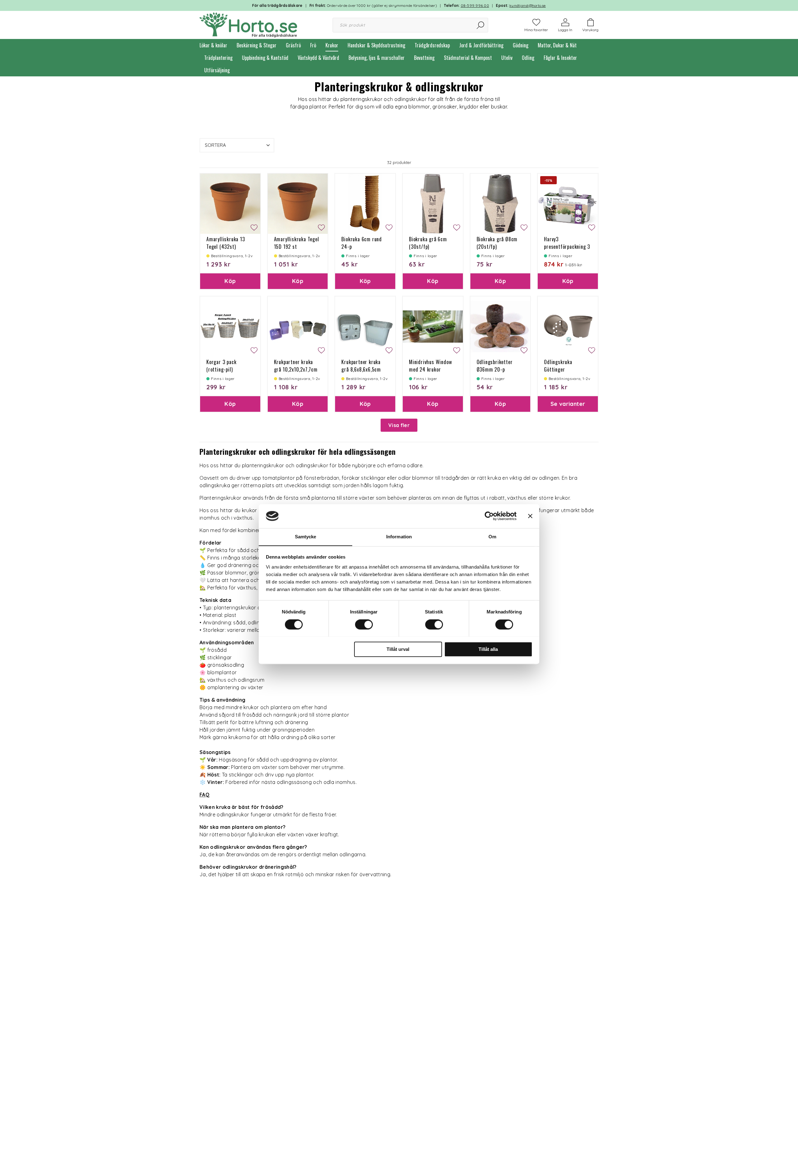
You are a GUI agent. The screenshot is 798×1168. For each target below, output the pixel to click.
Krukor (331, 45)
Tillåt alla (488, 649)
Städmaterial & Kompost (468, 57)
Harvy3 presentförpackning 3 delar (567, 246)
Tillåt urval (398, 649)
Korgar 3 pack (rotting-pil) (221, 365)
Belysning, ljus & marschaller (377, 57)
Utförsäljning (217, 70)
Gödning (520, 45)
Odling (528, 57)
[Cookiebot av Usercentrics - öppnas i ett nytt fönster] (489, 516)
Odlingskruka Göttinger (558, 365)
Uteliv (506, 57)
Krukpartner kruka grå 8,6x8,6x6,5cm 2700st (361, 369)
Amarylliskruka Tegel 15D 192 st (296, 242)
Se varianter (567, 403)
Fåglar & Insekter (560, 57)
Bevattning (424, 57)
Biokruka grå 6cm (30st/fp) (428, 242)
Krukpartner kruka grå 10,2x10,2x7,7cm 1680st (296, 369)
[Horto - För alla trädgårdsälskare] (248, 24)
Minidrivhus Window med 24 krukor (430, 365)
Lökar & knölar (213, 45)
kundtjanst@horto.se (527, 5)
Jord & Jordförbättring (481, 45)
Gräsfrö (293, 45)
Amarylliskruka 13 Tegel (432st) (225, 242)
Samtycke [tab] (305, 536)
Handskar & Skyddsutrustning (376, 45)
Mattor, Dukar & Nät (557, 45)
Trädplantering (218, 57)
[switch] (364, 624)
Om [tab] (492, 536)
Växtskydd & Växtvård (318, 57)
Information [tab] (399, 536)
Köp (230, 281)
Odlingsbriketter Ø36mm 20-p (495, 365)
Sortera (215, 145)
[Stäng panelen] (530, 516)
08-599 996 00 (475, 5)
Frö (313, 45)
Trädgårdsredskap (432, 45)
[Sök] (481, 25)
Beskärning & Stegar (256, 45)
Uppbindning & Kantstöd (265, 57)
